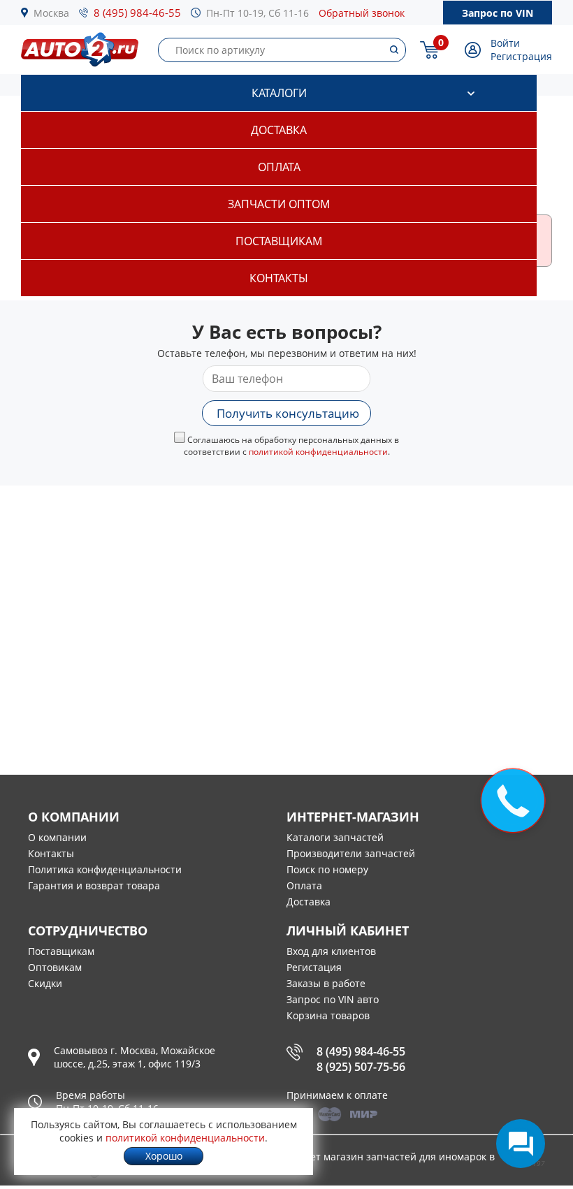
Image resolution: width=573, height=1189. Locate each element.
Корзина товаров (328, 1015)
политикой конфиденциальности (318, 452)
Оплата (279, 167)
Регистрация (521, 56)
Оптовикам (55, 967)
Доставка (279, 130)
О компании (57, 837)
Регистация (314, 967)
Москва (51, 13)
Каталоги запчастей (335, 837)
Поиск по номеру (327, 869)
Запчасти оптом (279, 204)
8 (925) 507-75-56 (361, 1066)
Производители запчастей (350, 853)
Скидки (45, 983)
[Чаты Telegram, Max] (520, 1143)
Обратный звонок (362, 13)
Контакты (278, 278)
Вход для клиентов (331, 951)
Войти (505, 43)
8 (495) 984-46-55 (137, 13)
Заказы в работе (325, 983)
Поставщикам (278, 241)
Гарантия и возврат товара (94, 885)
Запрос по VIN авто (332, 999)
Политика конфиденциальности (105, 869)
